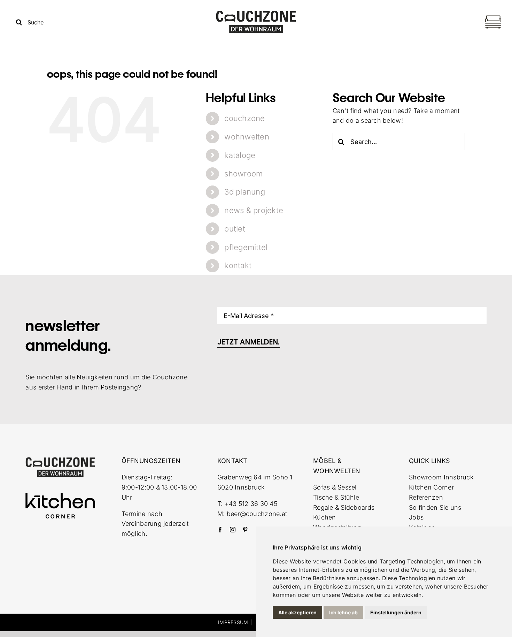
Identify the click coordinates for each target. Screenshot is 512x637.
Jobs (416, 517)
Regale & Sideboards (343, 507)
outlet (234, 228)
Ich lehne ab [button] (343, 612)
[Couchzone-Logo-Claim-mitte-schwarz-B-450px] (256, 13)
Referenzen (426, 497)
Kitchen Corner (431, 487)
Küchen (324, 517)
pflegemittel (245, 247)
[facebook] (220, 529)
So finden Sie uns (435, 507)
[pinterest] (245, 529)
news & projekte (253, 210)
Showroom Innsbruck (441, 477)
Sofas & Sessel (335, 487)
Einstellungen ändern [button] (395, 612)
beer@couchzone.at (257, 513)
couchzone (244, 118)
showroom (243, 173)
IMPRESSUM (233, 622)
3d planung (244, 191)
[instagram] (232, 529)
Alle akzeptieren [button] (297, 612)
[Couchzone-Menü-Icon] (493, 16)
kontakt (237, 265)
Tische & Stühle (336, 497)
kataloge (239, 155)
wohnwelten (246, 136)
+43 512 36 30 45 (251, 503)
